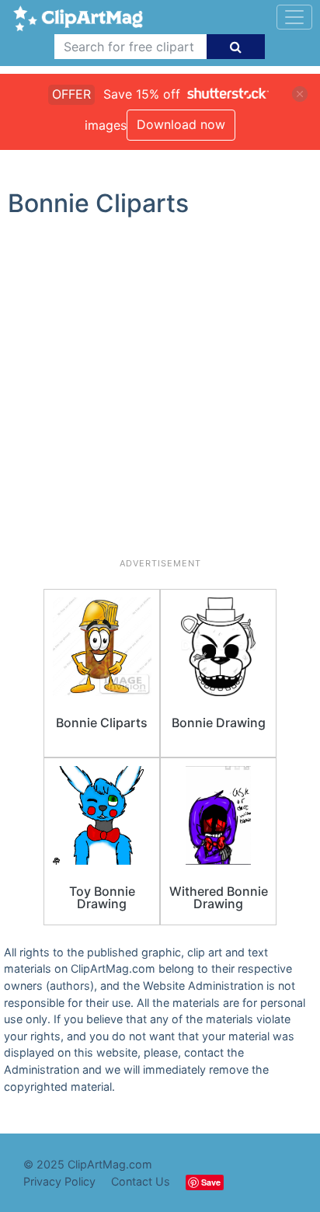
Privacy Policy (59, 1181)
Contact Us (140, 1181)
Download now (181, 124)
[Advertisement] (160, 394)
